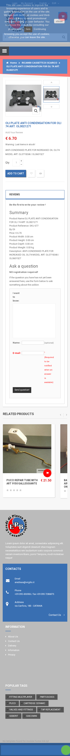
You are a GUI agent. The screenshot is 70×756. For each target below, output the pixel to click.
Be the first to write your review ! (27, 204)
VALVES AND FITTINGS (21, 709)
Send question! (22, 390)
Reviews (14, 194)
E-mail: (17, 353)
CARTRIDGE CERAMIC (34, 703)
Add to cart (15, 173)
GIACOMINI (31, 716)
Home (12, 62)
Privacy (11, 654)
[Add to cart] (47, 473)
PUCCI (12, 703)
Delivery (12, 645)
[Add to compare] (40, 173)
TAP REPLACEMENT (50, 709)
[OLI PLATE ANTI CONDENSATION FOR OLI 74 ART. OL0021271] (51, 94)
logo (35, 527)
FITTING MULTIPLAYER (20, 697)
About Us (13, 636)
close (59, 21)
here (28, 29)
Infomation (13, 650)
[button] (51, 82)
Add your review (14, 132)
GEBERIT (13, 716)
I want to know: (16, 297)
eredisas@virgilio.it (24, 582)
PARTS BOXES (47, 697)
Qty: (7, 162)
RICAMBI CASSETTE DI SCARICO (39, 62)
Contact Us (55, 614)
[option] (51, 94)
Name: (16, 342)
